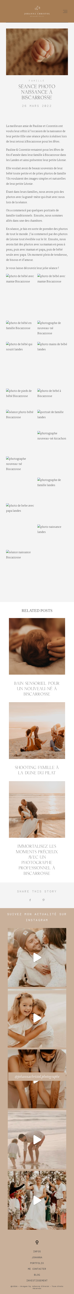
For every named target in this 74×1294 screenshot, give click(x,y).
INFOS (37, 1251)
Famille (37, 80)
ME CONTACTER (37, 1268)
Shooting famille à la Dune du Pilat (37, 739)
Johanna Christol (40, 1286)
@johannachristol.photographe (37, 1076)
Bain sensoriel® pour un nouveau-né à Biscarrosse (37, 657)
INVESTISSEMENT (37, 1280)
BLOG (37, 1274)
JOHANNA (37, 1257)
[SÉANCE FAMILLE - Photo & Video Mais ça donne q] (37, 1139)
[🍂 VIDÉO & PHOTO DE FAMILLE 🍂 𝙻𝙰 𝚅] (37, 1018)
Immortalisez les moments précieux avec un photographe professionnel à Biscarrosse (37, 829)
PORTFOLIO (37, 1263)
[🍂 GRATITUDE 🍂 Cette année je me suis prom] (37, 1200)
